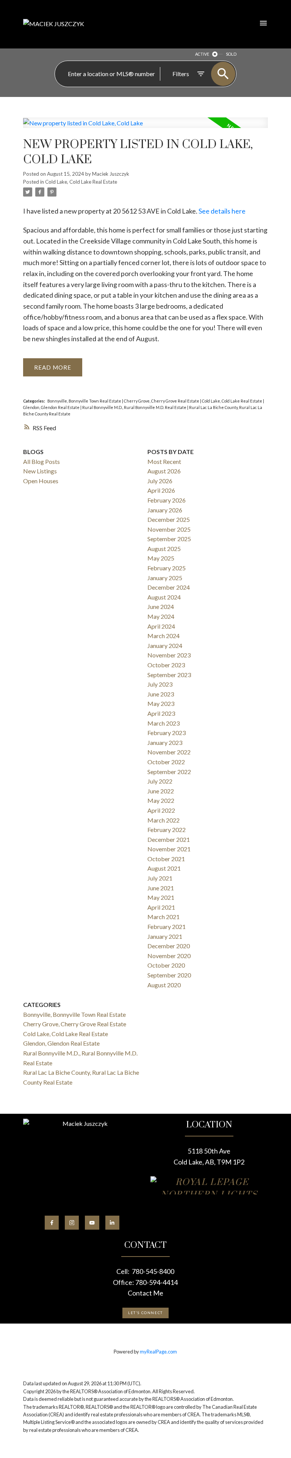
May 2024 (160, 616)
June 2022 (160, 791)
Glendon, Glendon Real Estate (51, 407)
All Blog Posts (41, 461)
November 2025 (169, 529)
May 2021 (160, 897)
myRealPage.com (158, 1352)
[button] (52, 1223)
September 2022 (169, 771)
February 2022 (166, 829)
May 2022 (160, 800)
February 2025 (166, 567)
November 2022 (169, 752)
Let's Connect (145, 1313)
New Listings (40, 471)
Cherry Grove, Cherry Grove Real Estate (162, 400)
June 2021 (160, 887)
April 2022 (161, 810)
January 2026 (164, 510)
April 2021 (161, 907)
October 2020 (166, 965)
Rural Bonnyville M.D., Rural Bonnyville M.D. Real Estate (134, 407)
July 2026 (159, 480)
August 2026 (164, 471)
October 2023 (166, 664)
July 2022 (159, 781)
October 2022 (166, 761)
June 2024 (160, 606)
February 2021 (166, 926)
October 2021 (166, 858)
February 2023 (166, 732)
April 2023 (161, 713)
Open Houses (40, 480)
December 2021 (168, 839)
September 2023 (169, 674)
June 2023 (160, 694)
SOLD (231, 54)
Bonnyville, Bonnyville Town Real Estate (84, 400)
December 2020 (168, 945)
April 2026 (161, 490)
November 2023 (169, 655)
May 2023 (160, 703)
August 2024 (164, 597)
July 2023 (159, 684)
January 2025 (164, 577)
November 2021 (169, 848)
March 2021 (163, 916)
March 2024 (163, 635)
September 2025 (169, 538)
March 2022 (163, 820)
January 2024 (164, 645)
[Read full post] (145, 127)
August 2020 (164, 984)
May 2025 (160, 558)
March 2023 (163, 723)
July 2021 (159, 878)
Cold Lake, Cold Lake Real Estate (81, 182)
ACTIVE (202, 54)
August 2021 (164, 868)
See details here (222, 211)
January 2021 (164, 936)
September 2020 (169, 975)
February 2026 (166, 500)
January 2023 (164, 742)
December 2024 (168, 587)
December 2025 (168, 519)
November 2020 (169, 955)
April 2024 (161, 626)
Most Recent (164, 461)
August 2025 (164, 548)
